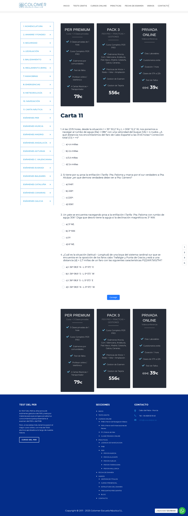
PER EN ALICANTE (111, 457)
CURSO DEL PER (29, 440)
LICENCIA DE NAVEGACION (111, 443)
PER (102, 450)
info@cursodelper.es (148, 420)
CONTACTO (163, 6)
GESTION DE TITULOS (109, 479)
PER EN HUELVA (110, 461)
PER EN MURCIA (110, 453)
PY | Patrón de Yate (108, 432)
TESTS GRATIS (80, 6)
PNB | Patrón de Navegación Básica (114, 422)
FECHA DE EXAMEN (134, 6)
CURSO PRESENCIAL (109, 483)
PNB (102, 446)
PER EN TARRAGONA (112, 465)
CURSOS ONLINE (99, 6)
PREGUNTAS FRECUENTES (111, 491)
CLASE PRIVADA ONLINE (110, 436)
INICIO (66, 6)
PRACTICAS (115, 6)
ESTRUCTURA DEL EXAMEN (111, 487)
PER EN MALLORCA (111, 469)
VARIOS (150, 6)
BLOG (103, 494)
